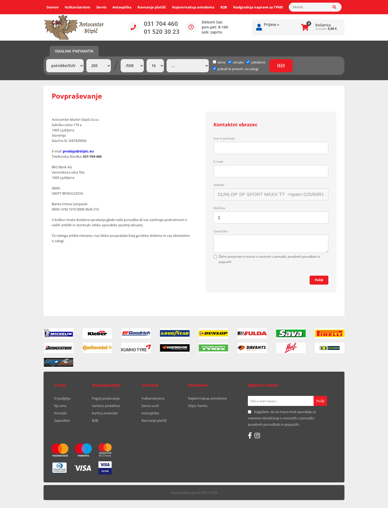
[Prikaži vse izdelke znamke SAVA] (291, 333)
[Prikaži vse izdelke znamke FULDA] (252, 333)
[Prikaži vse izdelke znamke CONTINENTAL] (97, 348)
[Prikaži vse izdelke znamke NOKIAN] (213, 348)
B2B (223, 7)
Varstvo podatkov (106, 405)
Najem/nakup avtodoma (193, 7)
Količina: (220, 208)
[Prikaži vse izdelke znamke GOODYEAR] (175, 333)
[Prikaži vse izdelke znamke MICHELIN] (58, 333)
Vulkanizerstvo (77, 7)
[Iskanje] (337, 7)
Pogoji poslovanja (106, 398)
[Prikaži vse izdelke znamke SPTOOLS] (58, 362)
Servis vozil (150, 405)
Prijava (271, 24)
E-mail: (219, 161)
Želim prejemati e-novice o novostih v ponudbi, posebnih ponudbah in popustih (269, 259)
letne (221, 62)
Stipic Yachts (197, 405)
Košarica (323, 24)
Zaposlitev (62, 420)
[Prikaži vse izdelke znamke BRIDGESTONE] (58, 348)
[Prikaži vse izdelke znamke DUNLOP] (213, 333)
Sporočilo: (221, 231)
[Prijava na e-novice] (320, 401)
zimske (238, 62)
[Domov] (74, 27)
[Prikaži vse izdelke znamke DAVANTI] (252, 348)
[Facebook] (250, 435)
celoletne (258, 62)
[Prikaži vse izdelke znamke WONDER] (329, 348)
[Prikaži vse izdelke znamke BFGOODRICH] (136, 333)
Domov (52, 7)
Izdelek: (219, 185)
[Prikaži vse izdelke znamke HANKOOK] (175, 348)
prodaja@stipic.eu (78, 151)
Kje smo (60, 405)
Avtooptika (121, 7)
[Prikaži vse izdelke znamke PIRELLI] (329, 333)
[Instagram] (257, 435)
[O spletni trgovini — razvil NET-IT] (330, 493)
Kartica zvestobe (105, 413)
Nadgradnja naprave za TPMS (258, 7)
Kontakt (60, 413)
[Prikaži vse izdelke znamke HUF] (291, 348)
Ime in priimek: (224, 138)
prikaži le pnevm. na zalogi (237, 68)
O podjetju (62, 398)
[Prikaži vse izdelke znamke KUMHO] (136, 348)
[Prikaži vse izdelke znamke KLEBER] (97, 333)
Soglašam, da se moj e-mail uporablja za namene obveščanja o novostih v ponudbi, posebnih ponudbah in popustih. (282, 418)
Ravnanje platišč (152, 7)
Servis (101, 7)
